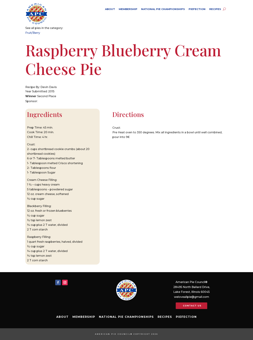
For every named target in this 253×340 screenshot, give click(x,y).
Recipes (215, 9)
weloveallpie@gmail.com (191, 296)
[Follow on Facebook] (58, 282)
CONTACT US (192, 305)
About (110, 9)
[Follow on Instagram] (65, 282)
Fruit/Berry (32, 32)
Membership (128, 9)
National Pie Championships (163, 9)
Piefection (197, 9)
